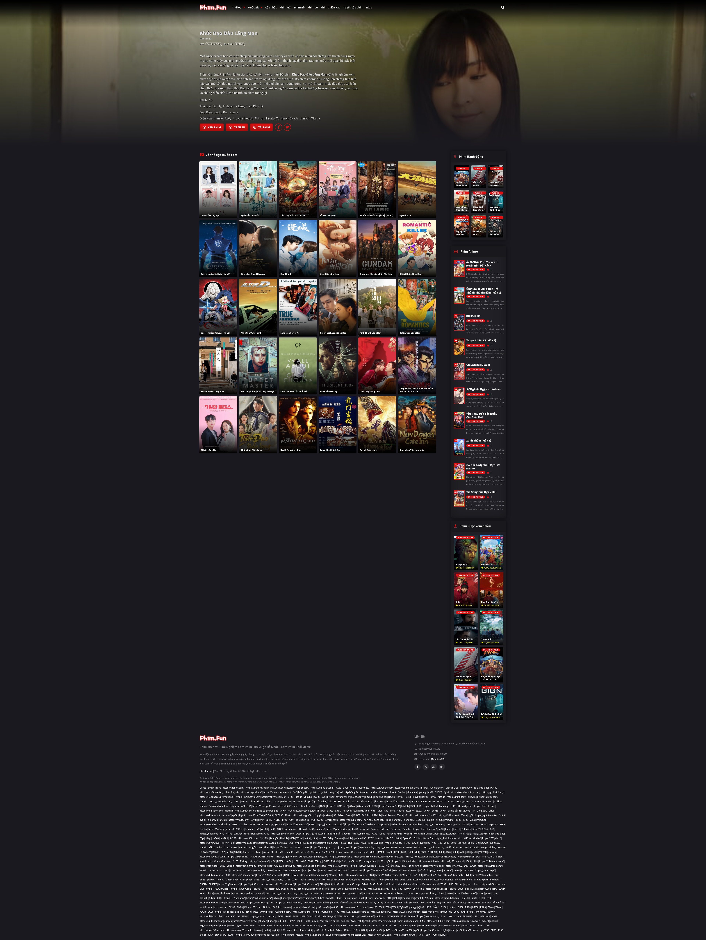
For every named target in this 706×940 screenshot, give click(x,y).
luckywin (226, 893)
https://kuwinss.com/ (427, 884)
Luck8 (269, 819)
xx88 (218, 787)
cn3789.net (228, 934)
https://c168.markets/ (404, 861)
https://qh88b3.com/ (351, 819)
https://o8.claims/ (443, 879)
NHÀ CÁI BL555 (480, 829)
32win (502, 888)
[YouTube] (434, 767)
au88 (316, 925)
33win (415, 842)
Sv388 (203, 787)
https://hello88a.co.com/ (311, 829)
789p (226, 847)
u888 (430, 792)
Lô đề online (286, 930)
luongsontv (357, 796)
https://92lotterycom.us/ (406, 911)
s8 (405, 815)
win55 (262, 856)
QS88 (347, 847)
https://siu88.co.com (406, 921)
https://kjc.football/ (226, 911)
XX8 (323, 879)
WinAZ (389, 879)
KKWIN (365, 879)
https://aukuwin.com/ (220, 801)
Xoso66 (346, 833)
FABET (424, 801)
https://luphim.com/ (233, 787)
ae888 (371, 930)
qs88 (235, 815)
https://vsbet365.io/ (458, 824)
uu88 (441, 829)
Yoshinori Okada (287, 118)
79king (318, 861)
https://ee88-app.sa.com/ (470, 801)
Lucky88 (238, 833)
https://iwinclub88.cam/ (447, 898)
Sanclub (407, 829)
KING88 (330, 893)
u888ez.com (215, 870)
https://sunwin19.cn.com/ (354, 907)
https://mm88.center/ (211, 792)
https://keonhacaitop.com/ (465, 792)
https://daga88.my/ (251, 792)
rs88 (475, 916)
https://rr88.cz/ (414, 810)
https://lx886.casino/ (306, 884)
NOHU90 (462, 842)
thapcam (412, 792)
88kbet (459, 884)
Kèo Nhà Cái (265, 847)
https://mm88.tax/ (456, 796)
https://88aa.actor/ (483, 875)
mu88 (231, 925)
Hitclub (298, 796)
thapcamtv (384, 824)
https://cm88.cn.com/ (322, 787)
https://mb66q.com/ (365, 856)
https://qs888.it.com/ (252, 884)
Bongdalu (482, 810)
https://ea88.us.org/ (428, 916)
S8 (334, 815)
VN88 (446, 842)
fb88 (403, 916)
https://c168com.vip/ (243, 875)
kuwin (315, 921)
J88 (324, 796)
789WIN (467, 916)
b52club (376, 815)
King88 (400, 810)
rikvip (284, 934)
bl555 (210, 893)
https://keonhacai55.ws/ (352, 934)
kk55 (393, 888)
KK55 (202, 893)
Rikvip (247, 907)
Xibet (373, 810)
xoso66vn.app (375, 842)
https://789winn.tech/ (217, 888)
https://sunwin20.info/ (245, 921)
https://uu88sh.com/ (403, 884)
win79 (260, 824)
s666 (433, 815)
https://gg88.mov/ (275, 824)
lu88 (380, 810)
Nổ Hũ (388, 870)
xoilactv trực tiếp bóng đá (360, 801)
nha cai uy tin (372, 902)
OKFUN (203, 884)
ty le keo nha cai (310, 806)
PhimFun (226, 74)
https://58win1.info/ (453, 875)
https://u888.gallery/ (272, 879)
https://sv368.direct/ (249, 838)
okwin (476, 884)
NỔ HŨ (389, 865)
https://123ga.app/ (234, 898)
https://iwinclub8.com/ (380, 934)
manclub (222, 907)
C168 (235, 861)
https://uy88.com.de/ (362, 847)
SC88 (280, 916)
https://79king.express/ (418, 856)
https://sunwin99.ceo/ (212, 902)
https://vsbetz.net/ (434, 824)
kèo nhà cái (380, 796)
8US (440, 819)
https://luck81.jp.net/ (329, 810)
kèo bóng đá (302, 819)
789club (366, 815)
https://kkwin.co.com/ (252, 893)
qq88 (388, 861)
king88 (366, 925)
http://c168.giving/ (246, 865)
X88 (498, 842)
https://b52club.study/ (443, 833)
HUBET (442, 934)
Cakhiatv (466, 829)
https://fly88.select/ (382, 787)
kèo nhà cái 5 (252, 829)
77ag (468, 833)
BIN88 (232, 907)
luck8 (231, 829)
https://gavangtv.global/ (483, 847)
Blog (369, 7)
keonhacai (290, 829)
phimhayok (466, 787)
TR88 (264, 888)
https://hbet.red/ (375, 898)
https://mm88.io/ (361, 833)
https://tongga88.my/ (264, 806)
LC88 (227, 875)
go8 (366, 852)
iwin (449, 902)
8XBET (280, 829)
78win (283, 810)
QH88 (444, 907)
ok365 (441, 893)
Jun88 (355, 829)
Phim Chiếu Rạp (330, 7)
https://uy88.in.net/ (386, 847)
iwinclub (212, 907)
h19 (355, 930)
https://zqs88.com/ (286, 856)
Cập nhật (271, 7)
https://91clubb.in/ (323, 911)
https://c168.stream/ (386, 875)
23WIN (371, 838)
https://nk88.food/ (238, 856)
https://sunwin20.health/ (239, 930)
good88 (330, 898)
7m (321, 921)
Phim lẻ (258, 106)
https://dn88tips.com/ (493, 884)
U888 (468, 861)
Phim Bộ (299, 7)
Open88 (406, 838)
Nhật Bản (240, 44)
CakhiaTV (432, 819)
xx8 (329, 879)
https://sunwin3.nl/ (389, 806)
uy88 (422, 842)
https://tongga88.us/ (304, 815)
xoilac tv (371, 824)
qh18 (323, 930)
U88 (285, 921)
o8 (294, 801)
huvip (347, 898)
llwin (463, 911)
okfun (477, 879)
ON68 (349, 815)
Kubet (440, 801)
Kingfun (253, 847)
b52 (415, 875)
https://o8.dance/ (422, 879)
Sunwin (374, 829)
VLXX (472, 819)
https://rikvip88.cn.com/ (349, 852)
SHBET (438, 792)
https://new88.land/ (433, 865)
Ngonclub (396, 829)
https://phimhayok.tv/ (248, 796)
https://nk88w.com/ (241, 888)
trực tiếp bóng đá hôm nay (353, 792)
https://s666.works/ (288, 806)
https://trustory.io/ (419, 815)
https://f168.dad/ (209, 865)
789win (306, 847)
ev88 (307, 838)
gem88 (419, 898)
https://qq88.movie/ (486, 815)
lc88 (440, 842)
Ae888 (334, 907)
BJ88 (388, 925)
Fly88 (242, 815)
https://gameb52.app (338, 829)
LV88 (403, 852)
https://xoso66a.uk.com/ (213, 856)
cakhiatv (243, 824)
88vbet (350, 879)
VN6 (409, 879)
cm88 (261, 865)
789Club (308, 796)
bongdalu (409, 819)
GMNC (396, 898)
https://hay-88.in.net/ (362, 916)
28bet (337, 870)
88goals (441, 902)
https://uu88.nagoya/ (211, 921)
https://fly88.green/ (432, 787)
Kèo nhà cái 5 (428, 902)
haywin (484, 842)
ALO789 (397, 925)
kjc (376, 801)
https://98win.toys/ (210, 842)
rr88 (313, 819)
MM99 (407, 842)
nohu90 (308, 902)
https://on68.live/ (476, 911)
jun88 (292, 865)
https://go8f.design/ (316, 801)
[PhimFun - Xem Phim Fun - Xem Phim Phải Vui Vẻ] (213, 736)
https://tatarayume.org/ (302, 898)
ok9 (404, 865)
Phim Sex (481, 819)
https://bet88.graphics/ (259, 787)
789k (309, 925)
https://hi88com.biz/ (211, 916)
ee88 (492, 833)
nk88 (462, 852)
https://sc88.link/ (256, 870)
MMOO (389, 838)
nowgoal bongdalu (374, 819)
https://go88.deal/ (235, 902)
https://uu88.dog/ (350, 884)
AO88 (291, 810)
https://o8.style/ (431, 911)
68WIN (409, 847)
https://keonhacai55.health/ (215, 824)
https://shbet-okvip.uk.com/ (215, 815)
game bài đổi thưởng (459, 810)
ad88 (335, 879)
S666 (448, 852)
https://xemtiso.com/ (211, 810)
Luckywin (380, 916)
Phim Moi (449, 819)
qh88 (269, 925)
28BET (373, 852)
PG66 (502, 824)
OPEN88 (268, 815)
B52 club (384, 829)
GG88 (317, 796)
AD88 (243, 879)
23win (295, 879)
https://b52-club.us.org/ (436, 806)
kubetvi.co (400, 893)
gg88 (238, 925)
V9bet (299, 838)
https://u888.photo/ (425, 893)
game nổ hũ (359, 838)
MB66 (461, 856)
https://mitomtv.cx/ (433, 847)
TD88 (458, 819)
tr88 (320, 888)
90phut (402, 792)
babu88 (289, 852)
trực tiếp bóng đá (328, 792)
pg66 (488, 893)
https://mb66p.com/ (341, 856)
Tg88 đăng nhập (408, 907)
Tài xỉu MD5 (459, 902)
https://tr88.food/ (310, 852)
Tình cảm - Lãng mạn (237, 106)
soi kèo (452, 907)
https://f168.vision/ (448, 815)
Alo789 (224, 838)
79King (243, 861)
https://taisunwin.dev (398, 801)
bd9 (297, 852)
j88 (309, 870)
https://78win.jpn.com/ (439, 870)
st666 (230, 852)
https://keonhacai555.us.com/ (321, 934)
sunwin (472, 796)
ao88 (343, 842)
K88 (386, 810)
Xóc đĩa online (411, 902)
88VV (346, 916)
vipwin (270, 856)
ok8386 (241, 870)
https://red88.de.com (438, 921)
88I (420, 875)
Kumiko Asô (221, 118)
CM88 (494, 787)
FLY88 (448, 787)
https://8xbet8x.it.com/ (311, 893)
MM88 (229, 833)
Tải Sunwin (212, 819)
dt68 (389, 898)
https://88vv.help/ (485, 870)
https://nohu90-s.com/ (212, 930)
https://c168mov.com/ (491, 861)
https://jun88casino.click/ (330, 824)
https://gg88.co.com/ (315, 833)
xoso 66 (251, 815)
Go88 (234, 824)
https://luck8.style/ (445, 838)
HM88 (398, 838)
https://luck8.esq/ (305, 842)
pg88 (320, 815)
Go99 (324, 852)
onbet (300, 801)
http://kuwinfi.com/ (279, 888)
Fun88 (382, 833)
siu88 (474, 898)
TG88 (375, 806)
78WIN (245, 916)
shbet (252, 801)
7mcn (399, 902)
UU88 (336, 884)
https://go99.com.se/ (269, 842)
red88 (264, 829)
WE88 (339, 916)
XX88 (338, 787)
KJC (275, 787)
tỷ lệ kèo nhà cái (387, 792)
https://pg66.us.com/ (282, 833)
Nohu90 (220, 879)
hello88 (204, 898)
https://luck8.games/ (327, 842)
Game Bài (428, 838)
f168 (315, 870)
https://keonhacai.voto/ (289, 902)
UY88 (323, 806)
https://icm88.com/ (487, 796)
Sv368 (211, 787)
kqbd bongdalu (394, 819)
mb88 (303, 879)
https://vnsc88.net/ (428, 861)
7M (473, 810)
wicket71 (268, 852)
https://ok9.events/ (339, 865)
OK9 (402, 875)
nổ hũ (204, 829)
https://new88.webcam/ (364, 865)
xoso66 (347, 810)
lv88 (291, 842)
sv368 (435, 810)
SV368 (449, 893)
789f (267, 893)
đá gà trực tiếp (482, 787)
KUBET (356, 815)
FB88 (397, 916)
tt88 (350, 842)
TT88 (392, 810)
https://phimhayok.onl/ (407, 787)
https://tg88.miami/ (229, 884)
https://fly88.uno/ (359, 787)
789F (421, 934)
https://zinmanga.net (316, 856)
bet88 (499, 856)
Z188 (322, 884)
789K (252, 824)
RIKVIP (215, 852)
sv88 (202, 819)
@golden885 (438, 759)
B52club (364, 810)
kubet (448, 829)
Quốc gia (253, 7)
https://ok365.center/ (444, 856)
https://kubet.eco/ (484, 806)
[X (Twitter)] (425, 767)
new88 (489, 801)
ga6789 (466, 898)
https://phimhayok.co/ (273, 796)
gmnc (291, 934)
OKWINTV (206, 852)
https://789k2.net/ (266, 875)
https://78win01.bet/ (276, 865)
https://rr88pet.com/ (297, 787)
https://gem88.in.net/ (405, 934)
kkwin (307, 888)
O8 (304, 870)
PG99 (266, 833)
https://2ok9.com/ (259, 861)
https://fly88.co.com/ (452, 861)
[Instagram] (442, 767)
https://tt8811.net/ (337, 806)
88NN (422, 921)
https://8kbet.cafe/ (465, 893)
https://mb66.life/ (387, 856)
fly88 (446, 792)
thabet (263, 921)
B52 (223, 852)
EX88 (356, 842)
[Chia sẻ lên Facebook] (278, 127)
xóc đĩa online (332, 921)
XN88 (441, 852)
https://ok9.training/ (356, 875)
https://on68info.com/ (490, 865)
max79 (485, 921)
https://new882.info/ (457, 865)
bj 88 (339, 847)
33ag (208, 838)
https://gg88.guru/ (381, 911)
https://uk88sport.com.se (466, 921)
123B (428, 907)
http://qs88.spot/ (284, 884)
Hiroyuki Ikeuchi (242, 118)
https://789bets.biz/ (308, 865)
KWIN (353, 921)
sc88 (273, 861)
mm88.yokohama (209, 833)
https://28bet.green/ (437, 888)
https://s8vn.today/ (297, 824)
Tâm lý (216, 106)
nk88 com (466, 879)
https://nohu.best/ (246, 842)
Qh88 (421, 907)
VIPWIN (225, 842)
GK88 (340, 875)
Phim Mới (285, 7)
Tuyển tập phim (353, 7)
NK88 (363, 842)
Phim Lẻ (313, 7)
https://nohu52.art (283, 847)
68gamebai (206, 925)
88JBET (213, 884)
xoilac (394, 824)
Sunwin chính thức (218, 806)
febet (465, 925)
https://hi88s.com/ (355, 824)
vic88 (272, 829)
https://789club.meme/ (448, 925)
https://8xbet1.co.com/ (284, 893)
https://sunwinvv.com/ (248, 934)
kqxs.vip (493, 824)
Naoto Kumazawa (225, 112)
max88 (326, 907)
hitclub (369, 796)
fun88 (502, 815)
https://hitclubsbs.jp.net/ (260, 902)
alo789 (332, 801)
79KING (335, 861)
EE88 (311, 824)
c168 (475, 861)
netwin (328, 815)
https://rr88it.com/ (239, 819)
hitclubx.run (388, 815)
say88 (389, 852)
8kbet (341, 815)
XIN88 (380, 930)
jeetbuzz (257, 852)
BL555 (366, 893)
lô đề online (452, 847)
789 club (449, 801)
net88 (203, 907)
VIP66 (260, 815)
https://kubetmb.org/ (425, 829)
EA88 (401, 847)
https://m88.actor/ (431, 930)
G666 (390, 916)
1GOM (469, 902)
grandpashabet (282, 801)
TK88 (372, 884)
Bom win (425, 833)
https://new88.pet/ (240, 806)
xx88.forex (256, 833)
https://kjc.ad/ (465, 806)
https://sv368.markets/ (259, 898)
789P (291, 819)
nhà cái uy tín (232, 792)
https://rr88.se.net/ (483, 856)
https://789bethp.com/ (278, 911)
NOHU (277, 819)
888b (292, 838)
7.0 (210, 100)
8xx (439, 875)
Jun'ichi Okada (310, 118)
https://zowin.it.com (383, 921)
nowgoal (364, 829)
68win (352, 806)
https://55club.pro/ (351, 911)
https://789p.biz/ (491, 838)
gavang (422, 792)
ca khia (373, 792)
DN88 (329, 884)
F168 (310, 861)
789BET (353, 870)
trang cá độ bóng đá (267, 810)
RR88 (290, 796)
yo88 (314, 838)
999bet (240, 829)
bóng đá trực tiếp (307, 792)
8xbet (365, 884)
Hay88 (391, 796)
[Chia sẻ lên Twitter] (287, 127)
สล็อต (436, 907)
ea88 (367, 806)
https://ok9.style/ (374, 870)
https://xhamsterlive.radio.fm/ (280, 792)
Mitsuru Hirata (265, 118)
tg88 (470, 815)
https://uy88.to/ (393, 842)
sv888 (234, 847)
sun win (380, 838)
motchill (229, 810)
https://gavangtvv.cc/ (323, 847)
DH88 (491, 810)
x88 (428, 842)
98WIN (237, 852)
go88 (282, 787)
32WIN (373, 879)
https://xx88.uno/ (302, 911)
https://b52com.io (245, 810)
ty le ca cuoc (388, 902)
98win (358, 925)
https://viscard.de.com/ (263, 916)
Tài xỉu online (215, 847)
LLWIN (254, 819)
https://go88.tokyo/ (492, 792)
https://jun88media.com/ (313, 875)
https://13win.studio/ (469, 838)
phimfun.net (206, 771)
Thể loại (237, 7)
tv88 (468, 875)
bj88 (445, 930)
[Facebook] (417, 767)
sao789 (322, 838)
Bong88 (274, 838)
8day (330, 838)
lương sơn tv (370, 861)
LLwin (226, 916)
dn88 (455, 852)
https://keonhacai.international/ (217, 796)
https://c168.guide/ (306, 810)
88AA (426, 875)
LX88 (284, 842)
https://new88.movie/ (219, 861)
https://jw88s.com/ (486, 888)
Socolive (420, 819)
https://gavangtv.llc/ (338, 796)
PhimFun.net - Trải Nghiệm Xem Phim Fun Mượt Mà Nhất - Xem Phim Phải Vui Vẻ (255, 747)
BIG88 (432, 801)
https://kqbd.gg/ (217, 829)
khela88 (279, 852)
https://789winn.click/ (211, 875)
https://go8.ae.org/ (378, 888)
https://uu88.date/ (352, 893)
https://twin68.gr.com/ (325, 902)
